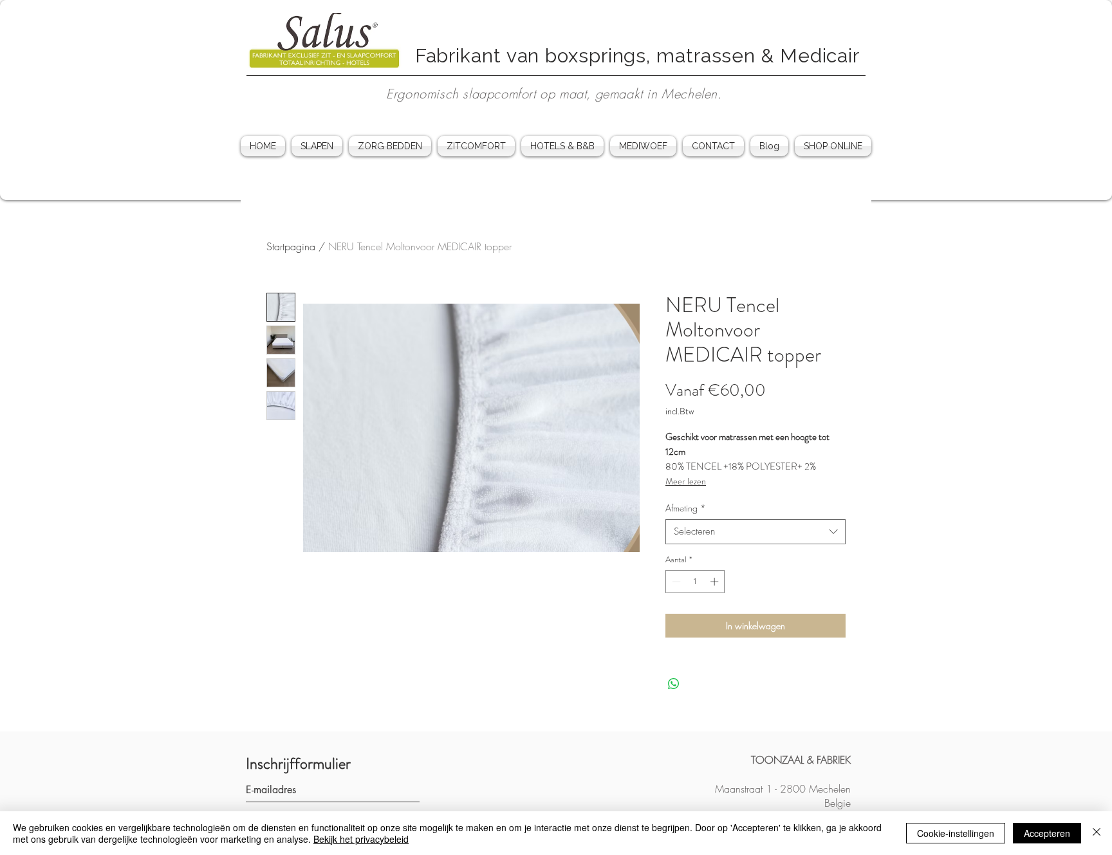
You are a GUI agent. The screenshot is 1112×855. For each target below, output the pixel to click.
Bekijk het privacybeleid (361, 838)
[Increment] (715, 582)
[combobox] (755, 531)
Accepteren (1047, 833)
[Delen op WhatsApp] (673, 684)
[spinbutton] (695, 582)
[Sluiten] (1096, 833)
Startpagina (290, 246)
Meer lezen (685, 481)
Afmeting (685, 508)
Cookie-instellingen (955, 833)
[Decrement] (675, 582)
